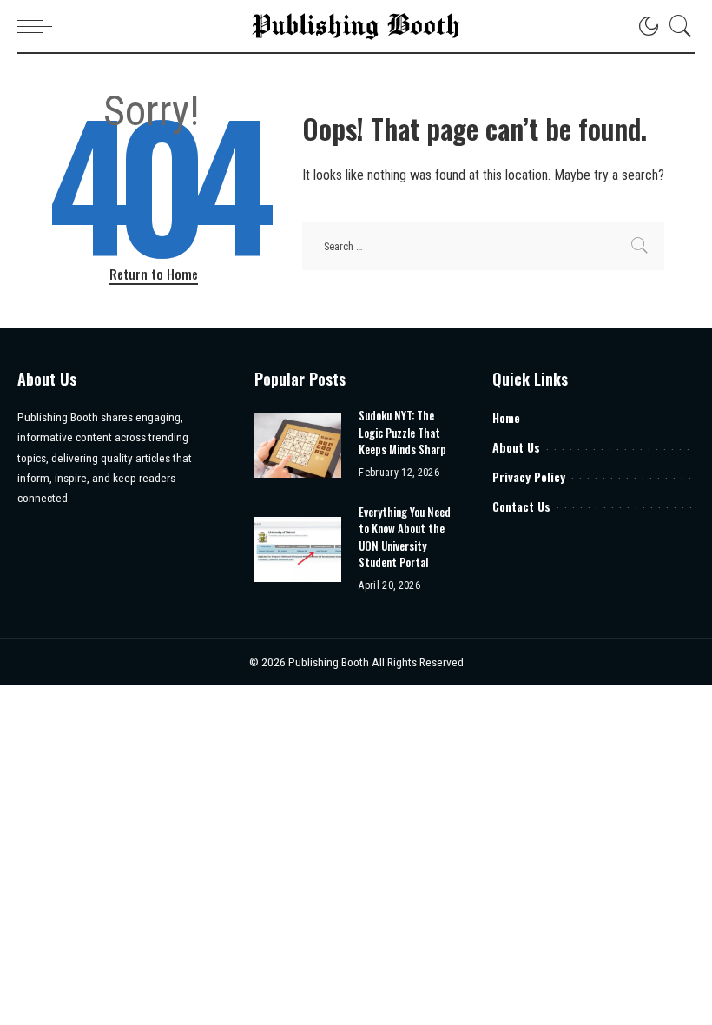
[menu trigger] (39, 26)
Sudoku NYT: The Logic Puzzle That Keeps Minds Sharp (402, 432)
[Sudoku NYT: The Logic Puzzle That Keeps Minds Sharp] (297, 445)
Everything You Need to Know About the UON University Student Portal (405, 537)
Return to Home (153, 273)
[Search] (676, 26)
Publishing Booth (330, 662)
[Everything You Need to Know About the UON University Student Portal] (297, 549)
